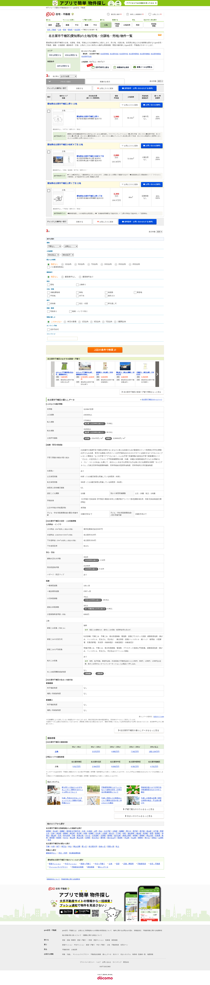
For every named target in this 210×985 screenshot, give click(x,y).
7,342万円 (135, 751)
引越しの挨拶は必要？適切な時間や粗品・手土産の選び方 (151, 800)
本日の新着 (71, 322)
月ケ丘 (87, 835)
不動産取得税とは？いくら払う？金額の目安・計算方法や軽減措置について (111, 789)
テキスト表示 (65, 82)
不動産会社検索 (77, 867)
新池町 (145, 833)
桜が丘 (111, 833)
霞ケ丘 (128, 831)
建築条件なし (70, 277)
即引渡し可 (112, 303)
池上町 (55, 831)
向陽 (85, 833)
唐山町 (149, 831)
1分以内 (68, 264)
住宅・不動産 (155, 864)
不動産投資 (141, 864)
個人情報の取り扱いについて (71, 935)
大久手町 (107, 831)
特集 (63, 954)
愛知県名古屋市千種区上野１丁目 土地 (64, 183)
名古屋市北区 (114, 54)
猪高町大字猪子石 (73, 831)
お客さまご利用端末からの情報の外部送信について (95, 930)
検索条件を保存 (123, 67)
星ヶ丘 (84, 846)
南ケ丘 (147, 838)
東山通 (72, 838)
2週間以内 (122, 322)
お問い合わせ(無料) (153, 105)
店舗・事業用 (128, 864)
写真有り (53, 311)
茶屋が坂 (80, 835)
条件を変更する (63, 66)
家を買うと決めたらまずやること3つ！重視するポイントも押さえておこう (72, 789)
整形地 (139, 292)
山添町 (160, 838)
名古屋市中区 (123, 54)
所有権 (52, 303)
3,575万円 (96, 751)
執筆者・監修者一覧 (139, 954)
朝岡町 (48, 831)
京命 (53, 833)
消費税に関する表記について (92, 935)
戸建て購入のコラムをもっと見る (139, 809)
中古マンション (71, 864)
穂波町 (120, 838)
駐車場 (107, 940)
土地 (110, 864)
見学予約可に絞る (99, 66)
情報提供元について (53, 879)
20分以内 (136, 264)
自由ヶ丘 (102, 846)
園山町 (53, 835)
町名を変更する (71, 55)
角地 (81, 292)
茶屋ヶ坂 (110, 846)
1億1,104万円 (154, 751)
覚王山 (63, 846)
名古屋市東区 (104, 54)
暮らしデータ (103, 867)
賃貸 (117, 864)
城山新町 (131, 833)
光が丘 (65, 838)
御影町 (140, 838)
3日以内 (97, 322)
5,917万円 (76, 766)
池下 (58, 846)
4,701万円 (154, 766)
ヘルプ (98, 962)
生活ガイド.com (158, 716)
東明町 (109, 835)
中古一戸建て (100, 864)
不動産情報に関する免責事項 (70, 879)
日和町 (87, 838)
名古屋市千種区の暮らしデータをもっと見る (139, 730)
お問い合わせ (106, 962)
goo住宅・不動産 (50, 930)
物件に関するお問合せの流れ (122, 930)
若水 (49, 840)
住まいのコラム (126, 954)
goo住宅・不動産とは (69, 930)
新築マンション (55, 864)
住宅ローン (124, 945)
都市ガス (111, 296)
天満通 (103, 835)
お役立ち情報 (48, 954)
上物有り (82, 284)
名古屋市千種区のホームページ (152, 399)
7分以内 (94, 264)
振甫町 (157, 833)
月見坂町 (95, 835)
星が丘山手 (111, 838)
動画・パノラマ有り (80, 311)
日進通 (157, 835)
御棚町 (121, 831)
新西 (151, 833)
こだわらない (56, 322)
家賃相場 (90, 867)
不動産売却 (66, 949)
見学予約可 (54, 329)
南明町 (135, 835)
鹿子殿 (142, 831)
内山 (100, 831)
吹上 (117, 846)
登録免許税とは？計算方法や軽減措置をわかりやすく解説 (151, 789)
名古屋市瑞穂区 (145, 54)
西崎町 (142, 835)
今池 (83, 831)
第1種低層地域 (74, 853)
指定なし (54, 264)
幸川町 (79, 833)
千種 (73, 835)
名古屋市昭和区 (134, 54)
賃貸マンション (99, 940)
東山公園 (76, 846)
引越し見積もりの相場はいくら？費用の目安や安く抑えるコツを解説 (111, 800)
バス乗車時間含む (57, 267)
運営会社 (126, 962)
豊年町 (103, 838)
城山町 (138, 833)
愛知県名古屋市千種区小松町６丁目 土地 (65, 144)
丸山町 (133, 838)
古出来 (98, 833)
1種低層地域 (55, 292)
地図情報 (150, 954)
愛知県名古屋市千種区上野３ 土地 (62, 104)
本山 (70, 846)
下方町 (118, 833)
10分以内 (108, 264)
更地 (52, 284)
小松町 (104, 833)
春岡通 (52, 838)
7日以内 (109, 322)
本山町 (126, 838)
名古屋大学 (93, 846)
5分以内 (81, 264)
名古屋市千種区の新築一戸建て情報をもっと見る (142, 392)
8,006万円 (115, 766)
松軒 (124, 833)
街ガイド (116, 954)
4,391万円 (135, 766)
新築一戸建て (86, 864)
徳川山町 (117, 835)
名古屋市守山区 (86, 56)
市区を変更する (55, 55)
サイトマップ (117, 962)
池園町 (62, 831)
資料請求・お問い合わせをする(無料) (138, 88)
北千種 (155, 831)
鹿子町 (135, 831)
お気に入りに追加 (106, 88)
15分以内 (122, 264)
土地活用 (74, 949)
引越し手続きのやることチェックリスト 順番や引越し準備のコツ (72, 800)
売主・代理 (83, 303)
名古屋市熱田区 (156, 54)
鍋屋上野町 (127, 835)
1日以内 (85, 322)
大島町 (115, 831)
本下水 (81, 296)
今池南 (89, 831)
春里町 (58, 838)
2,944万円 (96, 766)
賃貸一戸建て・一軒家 (84, 940)
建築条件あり (88, 277)
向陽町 (91, 833)
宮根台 (154, 838)
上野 (95, 831)
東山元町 (80, 838)
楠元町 (72, 833)
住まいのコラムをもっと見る (139, 816)
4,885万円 (115, 751)
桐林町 (65, 833)
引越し (69, 954)
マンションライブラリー (58, 867)
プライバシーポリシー (87, 962)
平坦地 (52, 296)
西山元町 (149, 835)
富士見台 (95, 838)
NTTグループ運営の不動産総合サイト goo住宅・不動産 (65, 8)
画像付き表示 (105, 82)
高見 (59, 835)
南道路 (110, 292)
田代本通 (66, 835)
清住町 (58, 833)
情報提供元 (137, 930)
